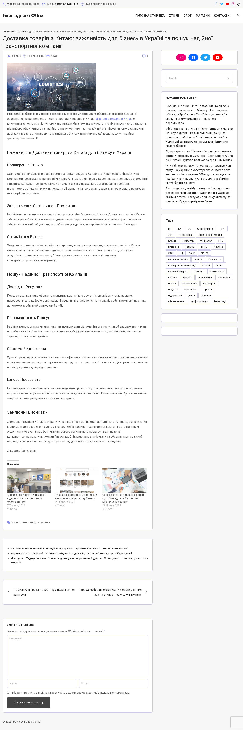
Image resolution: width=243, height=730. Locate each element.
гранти (198, 259)
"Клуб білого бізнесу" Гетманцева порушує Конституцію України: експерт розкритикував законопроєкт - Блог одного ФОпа (199, 170)
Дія (170, 234)
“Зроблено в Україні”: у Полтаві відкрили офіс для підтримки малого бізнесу (26, 498)
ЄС (189, 228)
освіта (172, 283)
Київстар (188, 240)
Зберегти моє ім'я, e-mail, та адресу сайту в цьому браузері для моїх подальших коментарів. (71, 692)
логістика (43, 522)
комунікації (217, 271)
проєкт (208, 289)
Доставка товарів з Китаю (114, 118)
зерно (219, 265)
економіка (28, 522)
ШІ (181, 253)
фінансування (176, 301)
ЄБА (179, 228)
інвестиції (220, 301)
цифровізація (199, 301)
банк (192, 253)
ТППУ (204, 247)
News (54, 56)
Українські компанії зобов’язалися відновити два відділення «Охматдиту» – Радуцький (71, 553)
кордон (172, 277)
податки (173, 289)
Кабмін (172, 240)
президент (191, 289)
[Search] (228, 78)
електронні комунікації (182, 265)
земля (206, 265)
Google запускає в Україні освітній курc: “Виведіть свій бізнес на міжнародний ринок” (123, 498)
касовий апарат (177, 271)
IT (169, 228)
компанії (199, 271)
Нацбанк (173, 247)
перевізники (189, 283)
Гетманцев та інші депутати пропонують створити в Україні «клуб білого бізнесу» (198, 179)
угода (191, 295)
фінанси (206, 295)
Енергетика (186, 234)
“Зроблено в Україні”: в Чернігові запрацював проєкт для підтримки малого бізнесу (197, 141)
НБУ (220, 240)
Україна (218, 247)
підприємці (175, 295)
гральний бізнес (178, 259)
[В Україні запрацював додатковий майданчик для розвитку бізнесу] (77, 480)
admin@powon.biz (66, 4)
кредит (187, 277)
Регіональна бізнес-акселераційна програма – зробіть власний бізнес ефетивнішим (69, 548)
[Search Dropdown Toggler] (239, 15)
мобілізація (205, 277)
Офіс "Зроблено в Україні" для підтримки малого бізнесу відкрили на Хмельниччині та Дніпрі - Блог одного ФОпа (199, 133)
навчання (224, 277)
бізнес (16, 522)
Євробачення (205, 228)
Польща (190, 247)
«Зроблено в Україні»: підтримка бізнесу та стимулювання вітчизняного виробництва (196, 119)
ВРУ (222, 228)
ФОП (171, 253)
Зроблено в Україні (210, 234)
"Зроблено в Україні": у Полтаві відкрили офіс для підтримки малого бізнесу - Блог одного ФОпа (197, 110)
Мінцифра (206, 240)
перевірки (209, 283)
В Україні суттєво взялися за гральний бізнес (201, 160)
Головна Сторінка (15, 31)
